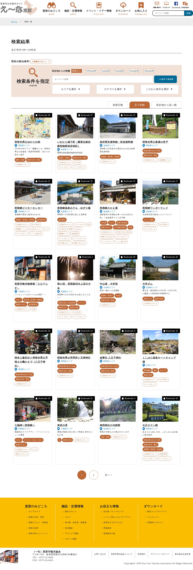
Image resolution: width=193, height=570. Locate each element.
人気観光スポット (22, 164)
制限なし (76, 71)
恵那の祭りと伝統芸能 (67, 303)
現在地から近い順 (166, 105)
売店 (89, 224)
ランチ (34, 449)
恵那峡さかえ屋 (109, 208)
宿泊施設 (62, 220)
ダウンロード (123, 12)
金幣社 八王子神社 (110, 357)
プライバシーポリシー (160, 554)
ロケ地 (77, 162)
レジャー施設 (149, 220)
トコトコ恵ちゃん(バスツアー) (116, 517)
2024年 (77, 312)
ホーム (14, 22)
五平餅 (103, 223)
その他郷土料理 (120, 227)
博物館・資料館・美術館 (110, 157)
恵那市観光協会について (122, 554)
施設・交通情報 (73, 12)
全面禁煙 (75, 234)
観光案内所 (41, 220)
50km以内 (149, 71)
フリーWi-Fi (79, 224)
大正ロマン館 (150, 425)
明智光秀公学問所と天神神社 (74, 357)
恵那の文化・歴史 (34, 160)
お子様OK (36, 224)
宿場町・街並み (64, 158)
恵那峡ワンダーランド (155, 208)
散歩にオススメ (22, 454)
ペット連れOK (36, 234)
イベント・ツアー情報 (99, 12)
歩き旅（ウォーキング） (114, 511)
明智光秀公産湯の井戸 (155, 142)
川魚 (130, 227)
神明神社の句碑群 (110, 425)
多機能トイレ (165, 160)
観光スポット (71, 511)
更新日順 (118, 105)
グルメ (111, 223)
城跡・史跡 (20, 160)
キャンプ (163, 370)
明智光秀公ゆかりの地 (27, 142)
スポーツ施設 (71, 539)
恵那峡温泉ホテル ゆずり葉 (74, 208)
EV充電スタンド (65, 243)
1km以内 (105, 71)
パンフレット (153, 517)
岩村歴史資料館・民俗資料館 (116, 142)
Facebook (176, 7)
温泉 (155, 370)
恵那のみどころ (52, 12)
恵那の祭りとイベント (38, 533)
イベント (81, 303)
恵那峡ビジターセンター (29, 208)
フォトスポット (64, 167)
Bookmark (44, 115)
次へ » (108, 475)
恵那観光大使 (109, 533)
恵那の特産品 (122, 223)
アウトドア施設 (72, 533)
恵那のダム (63, 307)
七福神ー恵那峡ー (25, 425)
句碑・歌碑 (105, 437)
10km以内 (134, 71)
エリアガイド (34, 511)
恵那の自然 (74, 307)
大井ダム (147, 284)
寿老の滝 (62, 425)
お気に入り (141, 12)
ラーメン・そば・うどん (33, 440)
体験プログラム (79, 243)
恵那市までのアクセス (113, 522)
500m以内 (91, 71)
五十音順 (139, 105)
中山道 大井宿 (109, 284)
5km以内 (119, 71)
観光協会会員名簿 (183, 554)
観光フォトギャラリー (157, 511)
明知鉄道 (107, 528)
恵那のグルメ (106, 227)
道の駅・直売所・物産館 (33, 300)
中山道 (118, 295)
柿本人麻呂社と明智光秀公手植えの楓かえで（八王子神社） (31, 361)
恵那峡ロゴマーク (155, 522)
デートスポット (79, 167)
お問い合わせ (100, 554)
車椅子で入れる (75, 229)
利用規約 (141, 554)
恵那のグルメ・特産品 (38, 522)
